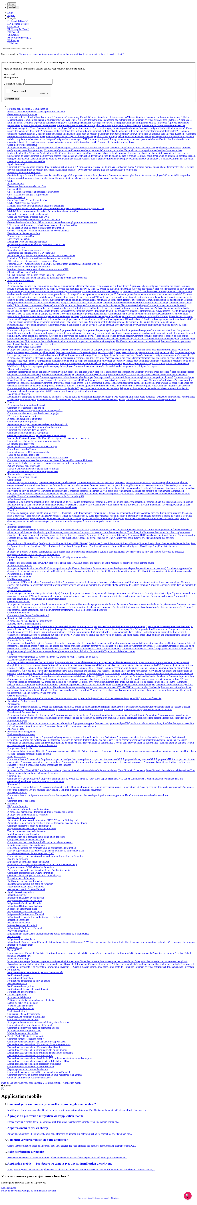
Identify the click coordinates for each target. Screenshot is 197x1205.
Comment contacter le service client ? (105, 54)
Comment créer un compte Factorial (71, 117)
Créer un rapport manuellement (81, 726)
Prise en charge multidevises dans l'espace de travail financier (106, 529)
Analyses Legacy (15, 729)
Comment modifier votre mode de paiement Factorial (33, 1027)
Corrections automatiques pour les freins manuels (83, 313)
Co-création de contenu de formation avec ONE (30, 853)
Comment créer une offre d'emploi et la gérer (125, 668)
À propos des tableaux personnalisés (38, 125)
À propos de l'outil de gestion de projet (26, 405)
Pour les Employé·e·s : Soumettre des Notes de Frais (164, 543)
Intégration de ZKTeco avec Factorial (25, 897)
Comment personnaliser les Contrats (158, 643)
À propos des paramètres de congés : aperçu (28, 349)
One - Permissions (16, 197)
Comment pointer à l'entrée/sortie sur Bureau (144, 291)
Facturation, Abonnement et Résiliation (26, 1016)
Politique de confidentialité (34, 1190)
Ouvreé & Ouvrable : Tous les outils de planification (151, 399)
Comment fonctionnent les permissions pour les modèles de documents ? (77, 585)
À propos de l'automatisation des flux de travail (30, 715)
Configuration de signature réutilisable (47, 598)
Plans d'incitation (26, 496)
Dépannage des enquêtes (59, 765)
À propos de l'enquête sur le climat (160, 762)
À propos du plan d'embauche (145, 687)
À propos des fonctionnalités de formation (27, 814)
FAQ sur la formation (17, 806)
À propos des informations (59, 723)
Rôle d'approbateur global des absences (103, 383)
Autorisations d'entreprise (91, 709)
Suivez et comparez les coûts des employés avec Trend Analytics (111, 532)
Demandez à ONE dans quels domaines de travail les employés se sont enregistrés (47, 277)
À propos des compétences (59, 751)
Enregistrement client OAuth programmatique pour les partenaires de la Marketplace (48, 933)
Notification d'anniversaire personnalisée (27, 717)
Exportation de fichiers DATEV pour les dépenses (53, 507)
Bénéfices (12, 510)
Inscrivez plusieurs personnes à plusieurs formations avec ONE (37, 269)
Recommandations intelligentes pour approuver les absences (151, 383)
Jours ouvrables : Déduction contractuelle (160, 396)
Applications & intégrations (20, 892)
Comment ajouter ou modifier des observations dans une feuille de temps (53, 308)
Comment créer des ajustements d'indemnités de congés (47, 374)
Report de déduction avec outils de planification (116, 396)
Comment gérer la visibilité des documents (122, 607)
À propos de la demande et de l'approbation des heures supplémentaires (41, 286)
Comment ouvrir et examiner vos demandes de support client (36, 1041)
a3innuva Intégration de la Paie (39, 502)
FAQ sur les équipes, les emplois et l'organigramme (59, 629)
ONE (10, 180)
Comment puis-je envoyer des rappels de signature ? (87, 596)
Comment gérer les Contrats (80, 643)
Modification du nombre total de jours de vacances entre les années (116, 360)
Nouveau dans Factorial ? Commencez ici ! (28, 108)
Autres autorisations (113, 709)
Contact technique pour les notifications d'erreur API (71, 142)
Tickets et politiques (17, 994)
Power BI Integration (17, 931)
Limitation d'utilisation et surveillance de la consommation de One (39, 258)
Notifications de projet (18, 975)
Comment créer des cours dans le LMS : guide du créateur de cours (39, 842)
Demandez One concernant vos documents (28, 214)
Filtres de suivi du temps (181, 316)
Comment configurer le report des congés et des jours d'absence (83, 358)
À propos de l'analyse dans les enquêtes (69, 759)
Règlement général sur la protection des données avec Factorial (79, 670)
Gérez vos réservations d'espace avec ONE (28, 216)
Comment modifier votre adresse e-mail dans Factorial (55, 156)
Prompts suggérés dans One (20, 236)
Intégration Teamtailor (18, 920)
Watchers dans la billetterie (20, 1005)
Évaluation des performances (21, 734)
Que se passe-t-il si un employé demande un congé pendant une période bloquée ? (133, 377)
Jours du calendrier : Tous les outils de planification (67, 396)
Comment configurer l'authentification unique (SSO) (164, 128)
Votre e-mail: (10, 74)
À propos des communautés (51, 778)
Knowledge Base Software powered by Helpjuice (98, 1198)
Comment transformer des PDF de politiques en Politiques (78, 609)
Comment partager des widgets (110, 723)
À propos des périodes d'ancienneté (41, 355)
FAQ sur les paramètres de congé (75, 355)
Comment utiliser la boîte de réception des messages (52, 668)
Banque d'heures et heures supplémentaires (81, 302)
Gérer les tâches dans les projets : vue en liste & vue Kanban (36, 435)
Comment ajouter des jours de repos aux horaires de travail (93, 333)
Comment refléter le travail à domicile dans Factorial (133, 313)
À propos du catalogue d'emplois (23, 626)
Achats (10, 549)
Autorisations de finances (159, 709)
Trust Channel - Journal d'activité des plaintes (168, 770)
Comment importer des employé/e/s (116, 133)
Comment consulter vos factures (22, 1019)
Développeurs (23, 955)
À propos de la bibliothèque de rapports (26, 723)
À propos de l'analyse (55, 726)
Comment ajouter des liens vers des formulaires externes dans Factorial (89, 178)
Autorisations (13, 704)
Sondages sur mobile (36, 765)
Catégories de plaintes (106, 770)
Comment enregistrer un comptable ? (124, 488)
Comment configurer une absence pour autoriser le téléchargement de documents (83, 363)
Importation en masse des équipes (23, 632)
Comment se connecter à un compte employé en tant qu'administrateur (53, 54)
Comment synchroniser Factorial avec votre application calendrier (133, 150)
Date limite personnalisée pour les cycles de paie (110, 493)
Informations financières (19, 526)
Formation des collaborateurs (21, 878)
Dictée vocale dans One (18, 239)
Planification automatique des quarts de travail (138, 341)
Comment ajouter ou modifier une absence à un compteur (103, 385)
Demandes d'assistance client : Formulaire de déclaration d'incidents (40, 1052)
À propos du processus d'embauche (152, 662)
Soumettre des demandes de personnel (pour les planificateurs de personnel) (129, 568)
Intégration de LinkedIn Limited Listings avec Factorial (34, 917)
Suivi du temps (14, 283)
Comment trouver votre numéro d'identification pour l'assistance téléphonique (44, 1075)
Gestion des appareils (141, 953)
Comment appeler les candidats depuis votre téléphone (85, 684)
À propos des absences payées (133, 380)
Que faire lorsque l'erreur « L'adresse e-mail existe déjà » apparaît (39, 175)
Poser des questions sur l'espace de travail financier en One (84, 538)
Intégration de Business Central (22, 942)
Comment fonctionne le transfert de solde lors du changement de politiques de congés (115, 366)
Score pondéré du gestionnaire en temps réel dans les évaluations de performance (74, 742)
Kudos (10, 798)
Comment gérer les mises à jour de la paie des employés (142, 482)
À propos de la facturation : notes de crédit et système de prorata (38, 1022)
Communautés (14, 776)
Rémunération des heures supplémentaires (45, 299)
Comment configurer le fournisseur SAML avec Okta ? (50, 120)
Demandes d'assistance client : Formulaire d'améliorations (35, 1047)
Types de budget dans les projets (23, 454)
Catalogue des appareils (99, 964)
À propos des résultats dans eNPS (105, 759)
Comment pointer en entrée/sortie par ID (96, 294)
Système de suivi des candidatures (23, 659)
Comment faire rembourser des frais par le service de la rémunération (55, 485)
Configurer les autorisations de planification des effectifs (80, 571)
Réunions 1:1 (13, 784)
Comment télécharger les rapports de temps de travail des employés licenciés (44, 319)
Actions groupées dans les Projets (23, 466)
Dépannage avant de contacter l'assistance (27, 1069)
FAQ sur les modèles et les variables (130, 585)
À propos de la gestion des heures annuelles (59, 645)
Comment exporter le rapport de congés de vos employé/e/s (36, 371)
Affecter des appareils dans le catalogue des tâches (102, 961)
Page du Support (9, 1083)
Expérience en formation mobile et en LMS (28, 861)
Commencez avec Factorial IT (22, 953)
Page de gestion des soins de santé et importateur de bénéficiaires (147, 518)
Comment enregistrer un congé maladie (58, 388)
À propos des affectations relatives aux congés (29, 358)
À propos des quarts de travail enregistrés (95, 341)
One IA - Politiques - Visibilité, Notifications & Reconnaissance (38, 230)
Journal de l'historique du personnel (153, 529)
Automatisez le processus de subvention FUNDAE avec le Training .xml (42, 820)
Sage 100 (126, 504)
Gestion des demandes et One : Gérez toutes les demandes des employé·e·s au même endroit (52, 222)
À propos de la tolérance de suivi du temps (173, 288)
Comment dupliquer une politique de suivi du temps (162, 324)
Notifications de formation (20, 978)
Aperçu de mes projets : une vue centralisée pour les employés (37, 424)
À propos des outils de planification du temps (53, 341)
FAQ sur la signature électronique (45, 596)
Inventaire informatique (18, 958)
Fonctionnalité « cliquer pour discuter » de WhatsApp (137, 670)
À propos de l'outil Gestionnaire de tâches (77, 657)
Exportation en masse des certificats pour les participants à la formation (41, 848)
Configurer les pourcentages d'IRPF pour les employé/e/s (81, 139)
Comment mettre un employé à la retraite (150, 158)
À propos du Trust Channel (20, 770)
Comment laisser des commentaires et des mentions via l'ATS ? (130, 665)
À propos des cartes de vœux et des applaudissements (92, 778)
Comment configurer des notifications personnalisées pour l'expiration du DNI (154, 717)
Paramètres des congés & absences (24, 347)
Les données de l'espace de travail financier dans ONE (33, 219)
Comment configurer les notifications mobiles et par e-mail (72, 150)
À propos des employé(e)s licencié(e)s (25, 643)
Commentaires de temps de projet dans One (28, 266)
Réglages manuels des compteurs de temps (62, 360)
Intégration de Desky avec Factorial (24, 928)
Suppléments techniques (165, 546)
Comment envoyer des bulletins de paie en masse (152, 604)
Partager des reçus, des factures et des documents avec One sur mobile (41, 255)
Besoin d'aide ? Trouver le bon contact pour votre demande (36, 111)
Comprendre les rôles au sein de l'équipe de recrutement (163, 629)
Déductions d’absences (18, 394)
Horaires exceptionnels (134, 299)
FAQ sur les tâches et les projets (22, 416)
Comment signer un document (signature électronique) (33, 593)
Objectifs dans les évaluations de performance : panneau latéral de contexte (150, 742)
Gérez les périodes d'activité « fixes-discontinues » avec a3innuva (90, 504)
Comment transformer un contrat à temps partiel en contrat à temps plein (157, 648)
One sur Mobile (15, 189)
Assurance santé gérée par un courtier (101, 521)
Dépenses (12, 540)
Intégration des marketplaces (21, 939)
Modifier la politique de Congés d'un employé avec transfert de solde (156, 363)
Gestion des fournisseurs (50, 557)
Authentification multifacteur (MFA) (161, 131)
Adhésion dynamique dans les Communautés (42, 781)
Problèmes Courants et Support (104, 546)
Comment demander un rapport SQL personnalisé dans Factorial (38, 1072)
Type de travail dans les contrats (119, 651)
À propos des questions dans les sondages (41, 762)
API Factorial (13, 936)
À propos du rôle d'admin (84, 706)
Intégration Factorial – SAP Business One (165, 942)
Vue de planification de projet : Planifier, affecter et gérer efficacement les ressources (48, 438)
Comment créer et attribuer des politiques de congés (76, 349)
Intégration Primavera (123, 502)
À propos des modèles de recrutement (116, 662)
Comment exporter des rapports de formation (29, 825)
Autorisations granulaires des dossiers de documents (122, 706)
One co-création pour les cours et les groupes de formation (35, 228)
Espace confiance (15, 767)
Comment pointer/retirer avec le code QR (102, 291)
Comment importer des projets (22, 421)
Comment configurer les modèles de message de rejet (136, 679)
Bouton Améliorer (16, 247)
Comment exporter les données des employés (45, 122)
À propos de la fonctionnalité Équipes (58, 626)
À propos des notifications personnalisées (110, 715)
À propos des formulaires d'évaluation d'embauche (143, 676)
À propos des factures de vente (95, 562)
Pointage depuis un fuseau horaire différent (175, 319)
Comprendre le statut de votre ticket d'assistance (30, 1066)
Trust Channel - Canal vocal (131, 770)
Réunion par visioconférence (108, 787)
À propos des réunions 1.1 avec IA (24, 787)
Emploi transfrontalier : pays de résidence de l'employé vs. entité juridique (81, 136)
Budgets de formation (17, 859)
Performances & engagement (21, 731)
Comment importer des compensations (95, 482)
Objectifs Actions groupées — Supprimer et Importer (97, 751)
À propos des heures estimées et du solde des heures (155, 286)
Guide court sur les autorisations (22, 706)
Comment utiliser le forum (90, 668)
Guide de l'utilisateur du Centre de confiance (28, 1077)
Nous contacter (8, 1188)
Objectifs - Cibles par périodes (22, 272)
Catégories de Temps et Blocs (173, 313)
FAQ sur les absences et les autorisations (98, 380)
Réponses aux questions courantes (23, 172)
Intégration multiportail (47, 684)
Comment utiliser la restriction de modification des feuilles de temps (135, 302)
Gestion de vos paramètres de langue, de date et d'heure (109, 156)
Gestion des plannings (18, 327)
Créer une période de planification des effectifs (69, 568)
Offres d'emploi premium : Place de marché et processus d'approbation (60, 687)
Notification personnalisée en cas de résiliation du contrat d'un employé (81, 717)
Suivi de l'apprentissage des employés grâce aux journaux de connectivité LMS (45, 850)
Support (11, 15)
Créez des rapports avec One (180, 723)
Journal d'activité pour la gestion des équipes (34, 344)
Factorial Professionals (153, 488)
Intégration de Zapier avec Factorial (24, 911)
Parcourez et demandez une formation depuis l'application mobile (38, 870)
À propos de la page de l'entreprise (103, 673)
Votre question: (11, 77)
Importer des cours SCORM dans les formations (30, 867)
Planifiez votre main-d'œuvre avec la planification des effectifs (143, 538)
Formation (12, 803)
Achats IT (42, 953)
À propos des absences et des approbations (113, 371)
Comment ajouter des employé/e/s (53, 128)
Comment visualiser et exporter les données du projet (33, 413)
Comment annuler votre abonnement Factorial (29, 1025)
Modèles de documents (18, 579)
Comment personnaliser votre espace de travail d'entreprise (96, 122)
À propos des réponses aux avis (57, 737)
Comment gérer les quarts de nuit (139, 333)
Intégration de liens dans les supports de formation (31, 828)
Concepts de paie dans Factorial (22, 482)
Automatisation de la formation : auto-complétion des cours (36, 836)
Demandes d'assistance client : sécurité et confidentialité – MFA (38, 1061)
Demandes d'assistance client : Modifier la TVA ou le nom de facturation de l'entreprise (49, 1058)
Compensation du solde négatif (95, 316)
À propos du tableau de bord (21, 147)
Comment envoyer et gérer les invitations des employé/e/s (137, 175)
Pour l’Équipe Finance (78, 546)
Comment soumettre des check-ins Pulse (148, 795)
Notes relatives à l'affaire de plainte (79, 770)
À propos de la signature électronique (153, 593)
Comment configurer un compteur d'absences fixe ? (168, 355)
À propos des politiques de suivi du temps (76, 288)
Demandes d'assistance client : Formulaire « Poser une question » (38, 1044)
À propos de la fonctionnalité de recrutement (76, 662)
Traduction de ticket (17, 1011)
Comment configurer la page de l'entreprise (146, 122)
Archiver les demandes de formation (24, 881)
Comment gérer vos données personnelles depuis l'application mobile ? (41, 167)
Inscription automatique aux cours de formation (30, 884)
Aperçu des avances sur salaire (22, 477)
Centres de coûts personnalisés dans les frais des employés (58, 535)
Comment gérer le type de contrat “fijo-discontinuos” (106, 645)
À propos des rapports (83, 723)
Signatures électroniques (19, 590)
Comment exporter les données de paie (57, 482)
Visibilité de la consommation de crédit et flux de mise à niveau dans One (42, 211)
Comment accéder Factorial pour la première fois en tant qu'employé (96, 158)
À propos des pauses (142, 288)
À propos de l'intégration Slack (22, 908)
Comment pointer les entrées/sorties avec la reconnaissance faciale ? (149, 294)
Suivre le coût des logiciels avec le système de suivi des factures (130, 551)
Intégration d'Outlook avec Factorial (24, 906)
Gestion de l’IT (14, 947)
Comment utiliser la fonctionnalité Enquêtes (28, 759)
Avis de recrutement (17, 983)
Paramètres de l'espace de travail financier (106, 535)
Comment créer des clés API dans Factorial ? (156, 120)
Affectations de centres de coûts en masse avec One (32, 261)
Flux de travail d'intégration (143, 715)
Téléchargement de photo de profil (46, 158)
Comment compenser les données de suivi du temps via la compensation (71, 488)
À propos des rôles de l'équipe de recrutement (29, 621)
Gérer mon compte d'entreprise (22, 114)
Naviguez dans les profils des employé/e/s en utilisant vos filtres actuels (105, 634)
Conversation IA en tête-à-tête (56, 787)
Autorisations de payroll (135, 709)
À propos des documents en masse (48, 604)
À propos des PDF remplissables (23, 582)
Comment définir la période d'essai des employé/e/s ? (110, 629)
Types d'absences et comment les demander (98, 388)
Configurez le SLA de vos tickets (23, 1014)
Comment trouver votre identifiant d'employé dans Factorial (88, 153)
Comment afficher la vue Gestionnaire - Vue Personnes (34, 427)
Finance (11, 524)
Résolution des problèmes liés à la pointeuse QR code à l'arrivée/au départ (117, 319)
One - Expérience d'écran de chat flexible (27, 200)
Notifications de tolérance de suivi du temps (28, 980)
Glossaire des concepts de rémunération (151, 490)
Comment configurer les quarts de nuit (164, 299)
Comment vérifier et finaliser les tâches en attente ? (31, 657)
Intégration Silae (15, 502)
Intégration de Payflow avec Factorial (25, 914)
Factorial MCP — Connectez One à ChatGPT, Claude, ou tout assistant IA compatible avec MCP (54, 263)
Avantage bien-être (150, 513)
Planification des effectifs (19, 565)
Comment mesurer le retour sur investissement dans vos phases (37, 457)
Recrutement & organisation (21, 618)
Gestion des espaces (17, 695)
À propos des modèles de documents (80, 582)
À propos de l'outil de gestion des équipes (129, 330)
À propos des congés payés (78, 371)
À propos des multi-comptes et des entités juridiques (65, 131)
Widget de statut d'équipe (72, 305)
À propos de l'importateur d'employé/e (116, 142)
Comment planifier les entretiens (94, 679)
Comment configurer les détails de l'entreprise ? (30, 117)
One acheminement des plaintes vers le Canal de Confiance (36, 275)
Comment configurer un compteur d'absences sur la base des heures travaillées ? (140, 349)
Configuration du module (75, 557)
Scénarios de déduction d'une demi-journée (104, 399)
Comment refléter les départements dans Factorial (118, 632)
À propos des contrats (55, 643)
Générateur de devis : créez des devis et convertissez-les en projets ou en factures (46, 463)
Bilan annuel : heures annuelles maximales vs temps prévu (94, 299)
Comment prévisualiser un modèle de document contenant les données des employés (139, 582)
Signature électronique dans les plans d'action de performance (143, 596)
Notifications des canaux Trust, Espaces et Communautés (35, 972)
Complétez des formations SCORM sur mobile (30, 872)
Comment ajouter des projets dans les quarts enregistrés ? (34, 410)
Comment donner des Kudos (21, 800)
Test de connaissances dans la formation (26, 831)
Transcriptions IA (130, 787)
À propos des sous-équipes (45, 637)
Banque (34, 557)
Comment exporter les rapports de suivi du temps (52, 294)
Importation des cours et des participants (26, 845)
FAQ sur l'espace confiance (47, 770)
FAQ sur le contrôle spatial (148, 698)
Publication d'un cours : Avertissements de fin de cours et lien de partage (42, 864)
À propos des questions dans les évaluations (138, 737)
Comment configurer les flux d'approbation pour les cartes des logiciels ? (64, 551)
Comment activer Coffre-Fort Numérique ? (28, 615)
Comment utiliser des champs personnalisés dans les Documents (97, 604)
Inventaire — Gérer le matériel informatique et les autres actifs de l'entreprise (97, 967)
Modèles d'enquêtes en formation (23, 834)
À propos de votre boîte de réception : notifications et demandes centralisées (72, 147)
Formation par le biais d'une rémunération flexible (116, 513)
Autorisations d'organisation (20, 709)
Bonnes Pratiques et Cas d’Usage (136, 546)
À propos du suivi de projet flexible (24, 419)
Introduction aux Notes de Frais (22, 543)
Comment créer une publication (22, 778)
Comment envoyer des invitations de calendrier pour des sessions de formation (45, 856)
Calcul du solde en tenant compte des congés (37, 313)
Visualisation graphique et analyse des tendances (56, 532)
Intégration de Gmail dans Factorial (24, 903)
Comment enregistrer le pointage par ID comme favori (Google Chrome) (120, 305)
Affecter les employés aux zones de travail (49, 634)
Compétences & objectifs (19, 748)
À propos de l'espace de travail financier (56, 529)
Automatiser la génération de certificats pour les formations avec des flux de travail (47, 823)
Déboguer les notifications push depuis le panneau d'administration (150, 136)
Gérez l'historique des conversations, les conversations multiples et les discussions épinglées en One (55, 208)
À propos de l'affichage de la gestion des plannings (84, 330)
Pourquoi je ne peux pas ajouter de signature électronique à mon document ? (98, 593)
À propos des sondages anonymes (126, 762)
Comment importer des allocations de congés (155, 358)
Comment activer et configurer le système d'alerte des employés (38, 795)
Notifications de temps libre (20, 986)
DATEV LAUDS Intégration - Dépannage (153, 504)
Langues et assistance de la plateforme (89, 175)
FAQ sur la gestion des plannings (32, 335)
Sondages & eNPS (16, 756)
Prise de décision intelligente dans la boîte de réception (72, 133)
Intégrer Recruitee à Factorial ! (22, 925)
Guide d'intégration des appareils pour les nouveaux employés (157, 961)
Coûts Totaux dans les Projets (21, 449)
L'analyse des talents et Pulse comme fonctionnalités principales (124, 740)
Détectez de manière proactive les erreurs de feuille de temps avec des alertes (102, 311)
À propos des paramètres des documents (47, 607)
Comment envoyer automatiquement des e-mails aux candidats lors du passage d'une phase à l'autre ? (127, 681)
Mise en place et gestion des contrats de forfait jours (40, 311)
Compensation (14, 479)
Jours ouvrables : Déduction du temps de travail (60, 399)
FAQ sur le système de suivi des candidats (57, 679)
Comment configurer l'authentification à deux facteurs (117, 131)
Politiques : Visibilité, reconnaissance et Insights (30, 1000)
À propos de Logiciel (17, 551)
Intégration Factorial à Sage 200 (150, 502)
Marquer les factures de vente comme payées (132, 562)
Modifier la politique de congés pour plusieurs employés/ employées (40, 366)
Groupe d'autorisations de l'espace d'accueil (169, 706)
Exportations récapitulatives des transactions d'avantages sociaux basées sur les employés (73, 518)
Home (10, 12)
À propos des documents (19, 604)
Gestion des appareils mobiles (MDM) (65, 953)
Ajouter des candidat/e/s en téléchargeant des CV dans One (36, 244)
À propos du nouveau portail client (24, 1030)
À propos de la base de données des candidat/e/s (30, 662)
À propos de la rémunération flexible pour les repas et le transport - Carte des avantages (49, 513)
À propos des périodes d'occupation (147, 374)
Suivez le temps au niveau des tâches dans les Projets (33, 468)
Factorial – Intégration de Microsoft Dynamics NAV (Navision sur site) (72, 942)
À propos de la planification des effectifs (26, 568)
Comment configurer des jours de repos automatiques (33, 330)
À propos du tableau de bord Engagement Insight (85, 762)
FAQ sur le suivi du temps (107, 297)
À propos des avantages (36, 515)
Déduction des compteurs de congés (24, 396)
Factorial (52, 1190)
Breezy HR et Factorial (18, 922)
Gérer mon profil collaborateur (22, 144)
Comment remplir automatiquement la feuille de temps (146, 297)
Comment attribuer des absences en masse (63, 383)
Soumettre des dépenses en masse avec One (28, 250)
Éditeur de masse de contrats (55, 648)
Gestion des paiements (18, 557)
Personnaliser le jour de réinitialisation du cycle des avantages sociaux (82, 515)
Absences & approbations (19, 369)
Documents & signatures (19, 576)
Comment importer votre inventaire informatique (54, 961)
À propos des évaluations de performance (40, 740)
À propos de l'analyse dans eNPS (139, 759)
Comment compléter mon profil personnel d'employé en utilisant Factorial (145, 147)
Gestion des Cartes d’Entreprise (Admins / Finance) (114, 543)
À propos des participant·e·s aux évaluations (94, 737)
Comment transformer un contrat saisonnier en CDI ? (95, 648)
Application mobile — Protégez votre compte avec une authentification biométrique (96, 169)
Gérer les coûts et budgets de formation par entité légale (34, 875)
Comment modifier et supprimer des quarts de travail (39, 333)
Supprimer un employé (18, 651)
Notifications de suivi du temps (104, 308)
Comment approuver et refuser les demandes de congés (66, 377)
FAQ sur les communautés (131, 778)
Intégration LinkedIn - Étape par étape (126, 942)
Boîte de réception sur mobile (41, 169)
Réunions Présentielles (82, 787)
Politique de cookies (11, 1190)
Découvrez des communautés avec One (26, 186)
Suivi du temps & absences (20, 280)
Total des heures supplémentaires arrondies (28, 322)
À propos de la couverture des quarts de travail (71, 335)
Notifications (13, 969)
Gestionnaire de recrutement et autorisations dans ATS (73, 665)
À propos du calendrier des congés (61, 380)
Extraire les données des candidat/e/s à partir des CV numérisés (71, 690)
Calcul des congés (124, 358)
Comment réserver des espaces (120, 698)
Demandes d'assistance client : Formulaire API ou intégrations (37, 1050)
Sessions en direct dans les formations (25, 886)
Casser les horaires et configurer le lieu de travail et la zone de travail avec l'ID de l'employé (92, 324)
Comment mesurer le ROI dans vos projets (28, 452)
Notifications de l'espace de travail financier (28, 989)
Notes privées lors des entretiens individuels (161, 787)
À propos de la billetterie (19, 997)
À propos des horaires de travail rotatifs (114, 335)
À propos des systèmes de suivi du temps (74, 297)
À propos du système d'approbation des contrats (117, 643)
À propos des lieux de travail (71, 125)
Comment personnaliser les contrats (149, 645)
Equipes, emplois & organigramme (24, 623)
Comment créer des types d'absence (152, 371)
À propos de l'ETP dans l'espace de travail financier (152, 535)
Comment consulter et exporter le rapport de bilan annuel (160, 335)
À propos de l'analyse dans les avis (24, 737)
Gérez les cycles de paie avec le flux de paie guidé (59, 496)
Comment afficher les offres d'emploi (68, 673)
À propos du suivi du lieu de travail (114, 288)
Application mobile (16, 164)
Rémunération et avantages (20, 474)
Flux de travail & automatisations (23, 712)
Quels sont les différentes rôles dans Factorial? (168, 626)
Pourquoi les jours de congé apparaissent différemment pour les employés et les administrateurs (53, 391)
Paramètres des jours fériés (144, 385)
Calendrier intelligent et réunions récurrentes (80, 789)
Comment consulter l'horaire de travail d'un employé (162, 156)
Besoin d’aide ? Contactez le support (25, 1036)
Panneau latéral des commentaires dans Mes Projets (32, 446)
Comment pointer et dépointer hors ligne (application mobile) (79, 322)
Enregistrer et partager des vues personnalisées (132, 139)
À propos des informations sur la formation (28, 809)
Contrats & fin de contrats (19, 640)
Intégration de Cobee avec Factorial (24, 900)
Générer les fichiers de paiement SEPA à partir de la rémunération (99, 490)
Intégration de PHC (63, 502)
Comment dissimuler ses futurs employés (125, 626)
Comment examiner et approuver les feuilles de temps (103, 286)
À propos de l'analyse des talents (76, 740)
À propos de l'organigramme (91, 626)
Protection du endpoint (163, 953)
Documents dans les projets (20, 443)
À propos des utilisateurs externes (55, 706)
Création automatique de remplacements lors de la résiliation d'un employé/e (67, 651)
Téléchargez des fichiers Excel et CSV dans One (31, 252)
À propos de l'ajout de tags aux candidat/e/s (142, 673)
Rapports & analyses (17, 720)
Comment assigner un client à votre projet (27, 432)
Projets (10, 402)
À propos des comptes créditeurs (44, 554)
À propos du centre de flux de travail (71, 715)
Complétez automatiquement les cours (25, 839)
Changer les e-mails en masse (31, 142)
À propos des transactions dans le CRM (26, 562)
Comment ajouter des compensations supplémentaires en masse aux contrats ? (127, 485)
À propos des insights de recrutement (60, 681)
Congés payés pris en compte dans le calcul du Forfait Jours (139, 316)
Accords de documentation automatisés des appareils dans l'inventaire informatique (47, 964)
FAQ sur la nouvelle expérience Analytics (145, 723)
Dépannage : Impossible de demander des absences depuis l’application (154, 388)
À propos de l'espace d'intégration (33, 673)
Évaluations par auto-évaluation (41, 745)
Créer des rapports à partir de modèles (25, 726)
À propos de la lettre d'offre (35, 670)
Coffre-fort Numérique (18, 612)
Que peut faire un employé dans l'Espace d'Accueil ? (159, 133)
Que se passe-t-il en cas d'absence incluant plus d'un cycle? (84, 352)
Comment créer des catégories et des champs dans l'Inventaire (164, 967)
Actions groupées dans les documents (161, 607)
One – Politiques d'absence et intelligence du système (33, 192)
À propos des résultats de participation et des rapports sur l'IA (99, 795)
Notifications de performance (21, 991)
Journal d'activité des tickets (20, 1008)
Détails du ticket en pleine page (22, 1003)
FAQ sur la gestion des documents (84, 607)
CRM (10, 560)
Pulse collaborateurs (17, 792)
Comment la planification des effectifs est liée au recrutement (137, 571)
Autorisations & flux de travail (22, 701)
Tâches (10, 654)
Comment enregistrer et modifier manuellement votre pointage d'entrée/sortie (44, 291)
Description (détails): (14, 83)
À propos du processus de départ (173, 715)
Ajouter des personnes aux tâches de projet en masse (32, 471)
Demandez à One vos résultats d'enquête (27, 241)
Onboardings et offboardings (117, 953)
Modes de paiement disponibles (22, 1033)
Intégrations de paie (16, 499)
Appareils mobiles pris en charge (151, 167)
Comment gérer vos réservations (23, 698)
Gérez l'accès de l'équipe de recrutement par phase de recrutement (134, 690)
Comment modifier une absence (22, 388)
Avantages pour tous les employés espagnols (60, 521)
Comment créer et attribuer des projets (25, 407)
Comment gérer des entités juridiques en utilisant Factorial (113, 125)
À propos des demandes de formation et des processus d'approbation (40, 812)
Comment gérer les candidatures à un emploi (133, 684)
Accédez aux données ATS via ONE (113, 687)
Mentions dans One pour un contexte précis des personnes (35, 205)
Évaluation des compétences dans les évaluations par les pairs (153, 751)
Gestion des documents (18, 601)
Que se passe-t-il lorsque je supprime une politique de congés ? (144, 352)
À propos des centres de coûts (21, 529)
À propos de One (15, 183)
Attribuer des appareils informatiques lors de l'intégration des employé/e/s (147, 964)
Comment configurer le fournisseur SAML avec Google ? (117, 117)
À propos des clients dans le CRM (63, 562)
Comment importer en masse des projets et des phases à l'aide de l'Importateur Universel (49, 460)
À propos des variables (51, 582)
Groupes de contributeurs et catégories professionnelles (67, 632)
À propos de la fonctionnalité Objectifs (26, 751)
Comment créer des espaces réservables (58, 698)
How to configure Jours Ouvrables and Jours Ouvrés (117, 355)
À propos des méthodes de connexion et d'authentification (106, 120)
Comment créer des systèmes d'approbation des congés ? (102, 374)
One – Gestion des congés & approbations (27, 194)
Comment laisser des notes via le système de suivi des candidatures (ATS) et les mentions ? (75, 676)
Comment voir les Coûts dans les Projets (26, 430)
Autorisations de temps (46, 709)
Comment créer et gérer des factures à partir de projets (33, 441)
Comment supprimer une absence (173, 385)
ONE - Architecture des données (23, 203)
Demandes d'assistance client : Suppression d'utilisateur (34, 1063)
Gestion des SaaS (93, 953)
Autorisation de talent (68, 709)
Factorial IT (13, 950)
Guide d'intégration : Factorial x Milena (93, 502)
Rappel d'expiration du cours (21, 817)
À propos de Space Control (91, 698)
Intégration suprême (17, 895)
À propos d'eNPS (164, 759)
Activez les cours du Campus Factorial (26, 889)
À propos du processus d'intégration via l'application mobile (105, 167)
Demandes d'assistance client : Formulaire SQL (30, 1055)
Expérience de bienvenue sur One (23, 233)
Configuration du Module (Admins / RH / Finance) (63, 543)
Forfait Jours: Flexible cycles (29, 363)
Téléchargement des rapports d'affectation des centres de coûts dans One (42, 225)
